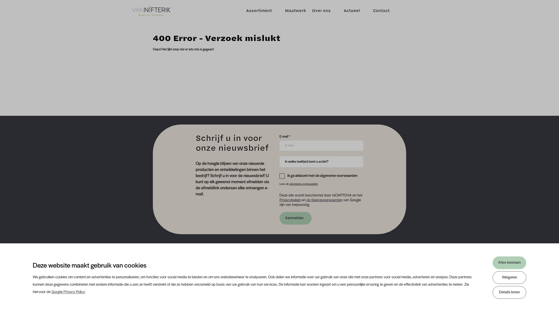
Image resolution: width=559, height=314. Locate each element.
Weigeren (509, 278)
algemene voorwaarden (304, 184)
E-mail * (285, 136)
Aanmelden (294, 218)
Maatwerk (295, 11)
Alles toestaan (509, 263)
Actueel (352, 11)
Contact (381, 11)
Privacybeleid (290, 200)
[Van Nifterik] (151, 11)
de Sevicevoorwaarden (324, 200)
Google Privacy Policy (68, 292)
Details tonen (509, 292)
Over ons (321, 11)
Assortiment (259, 11)
